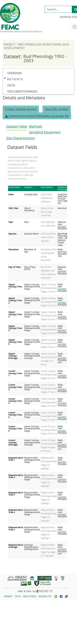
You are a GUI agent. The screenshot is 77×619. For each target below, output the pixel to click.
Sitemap (8, 596)
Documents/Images (22, 91)
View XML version (56, 109)
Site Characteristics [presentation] (20, 138)
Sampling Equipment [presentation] (45, 132)
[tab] (16, 127)
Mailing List (45, 596)
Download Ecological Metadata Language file (38, 116)
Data (11, 85)
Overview (14, 73)
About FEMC (29, 596)
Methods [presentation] (35, 126)
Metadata (15, 79)
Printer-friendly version (21, 109)
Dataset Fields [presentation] (16, 126)
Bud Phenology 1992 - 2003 (35, 58)
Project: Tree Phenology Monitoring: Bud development (36, 46)
